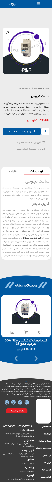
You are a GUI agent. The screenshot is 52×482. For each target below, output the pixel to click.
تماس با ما (46, 470)
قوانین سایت (45, 477)
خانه (47, 88)
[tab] (37, 171)
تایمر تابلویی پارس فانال (37, 88)
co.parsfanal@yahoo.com (20, 479)
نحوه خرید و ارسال (43, 448)
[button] (7, 32)
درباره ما (47, 462)
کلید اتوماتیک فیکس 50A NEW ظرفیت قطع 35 (26, 342)
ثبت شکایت (46, 455)
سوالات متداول (45, 441)
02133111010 (28, 464)
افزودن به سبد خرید (21, 131)
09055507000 (27, 471)
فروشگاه (47, 434)
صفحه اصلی (46, 426)
